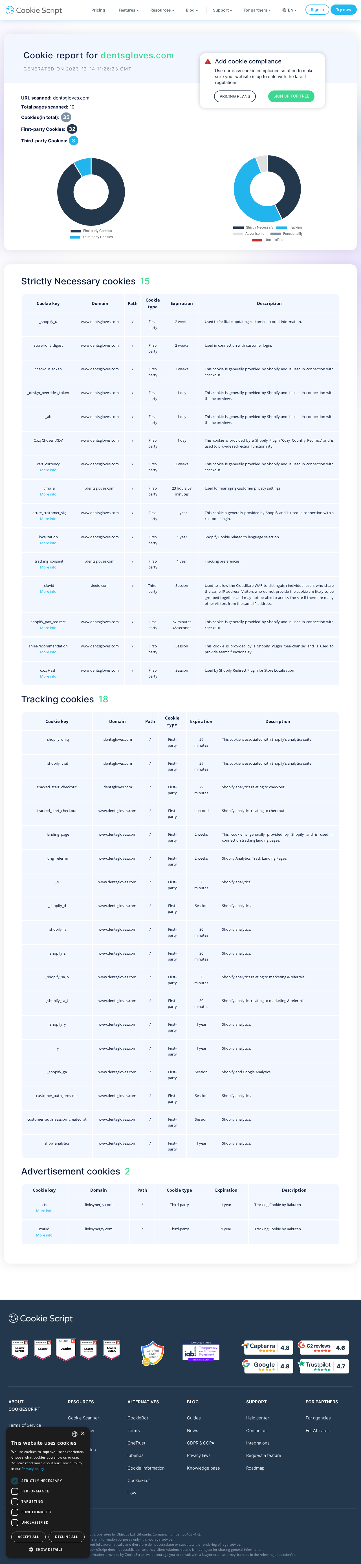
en (290, 10)
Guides (194, 1418)
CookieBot (137, 1418)
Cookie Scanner (83, 1418)
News (192, 1430)
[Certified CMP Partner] (152, 1353)
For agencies (318, 1418)
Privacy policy (33, 1468)
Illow (131, 1493)
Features (127, 10)
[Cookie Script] (34, 13)
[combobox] (75, 1434)
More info (48, 469)
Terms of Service (24, 1425)
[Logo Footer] (40, 1326)
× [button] (82, 1434)
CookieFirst (138, 1480)
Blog (190, 10)
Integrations (258, 1443)
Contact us (257, 1430)
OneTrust (136, 1443)
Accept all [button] (28, 1536)
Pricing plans (235, 96)
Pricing (98, 10)
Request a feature (263, 1455)
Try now (343, 9)
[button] (48, 1549)
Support (221, 10)
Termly (133, 1430)
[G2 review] (19, 1350)
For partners (255, 10)
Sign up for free (291, 96)
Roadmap (255, 1468)
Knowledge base (203, 1468)
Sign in (317, 9)
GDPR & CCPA (200, 1443)
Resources (160, 10)
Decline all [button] (66, 1536)
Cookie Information (146, 1468)
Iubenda (135, 1455)
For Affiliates (318, 1430)
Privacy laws (199, 1455)
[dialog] (48, 1492)
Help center (257, 1418)
